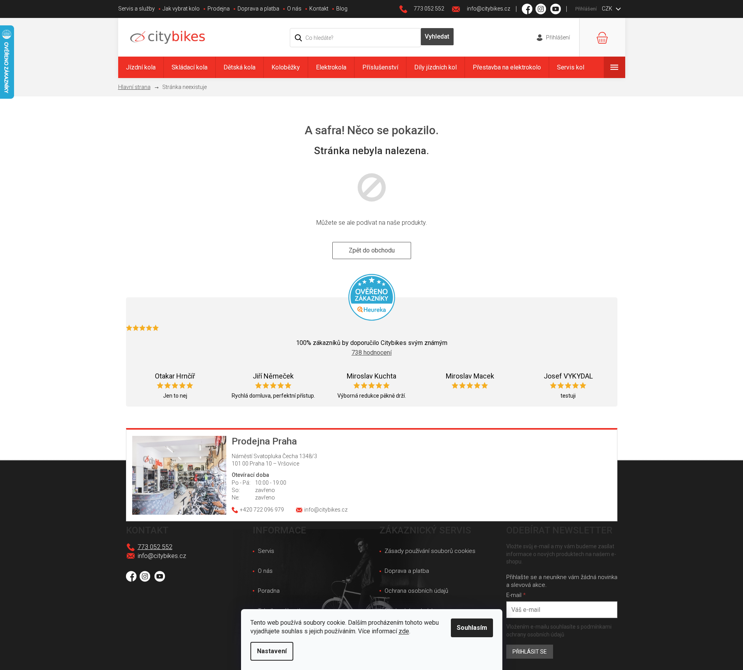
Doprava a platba (258, 8)
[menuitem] (140, 67)
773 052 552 (155, 547)
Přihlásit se (529, 652)
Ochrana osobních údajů (416, 590)
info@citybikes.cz (162, 556)
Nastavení (272, 651)
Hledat (437, 36)
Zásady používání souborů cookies (430, 550)
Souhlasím (472, 627)
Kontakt (318, 8)
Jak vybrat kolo (181, 8)
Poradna (269, 590)
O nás (294, 8)
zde (404, 631)
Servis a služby (136, 8)
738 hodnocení (371, 352)
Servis (266, 550)
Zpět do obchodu (372, 250)
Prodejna (218, 8)
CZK (608, 8)
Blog (342, 8)
